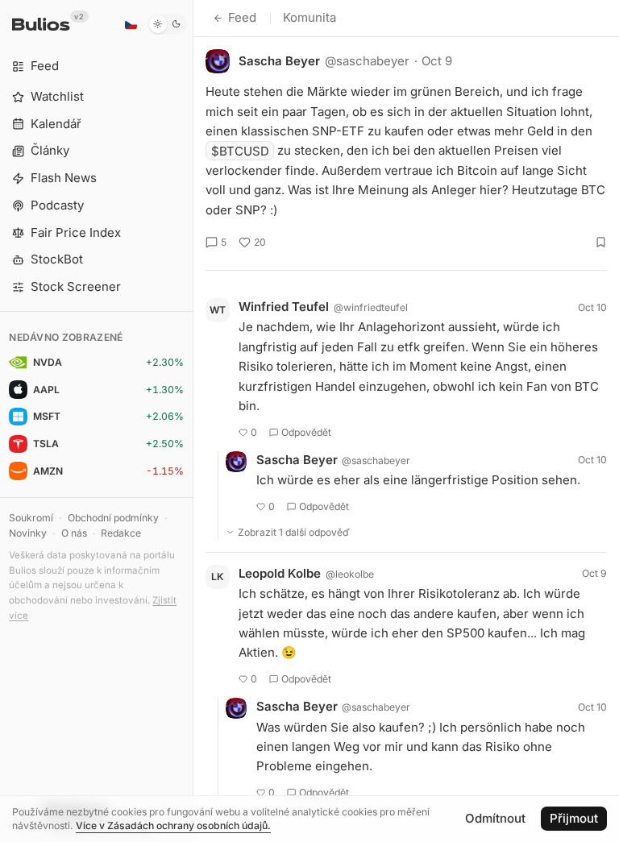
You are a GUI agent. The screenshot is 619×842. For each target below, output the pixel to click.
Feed (242, 17)
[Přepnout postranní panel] (193, 421)
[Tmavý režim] (167, 24)
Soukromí (31, 518)
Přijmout (574, 818)
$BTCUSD (240, 150)
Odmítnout (495, 818)
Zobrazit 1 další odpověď (294, 532)
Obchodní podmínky (113, 518)
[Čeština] (130, 24)
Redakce (121, 533)
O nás (74, 533)
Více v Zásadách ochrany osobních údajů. (173, 825)
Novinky (28, 533)
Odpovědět (306, 432)
